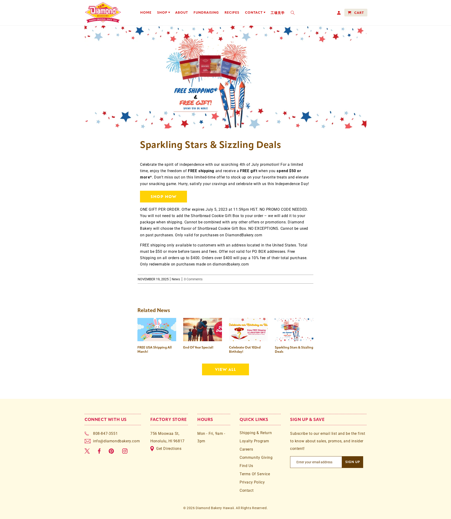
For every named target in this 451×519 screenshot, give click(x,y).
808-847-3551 (105, 433)
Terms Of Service (255, 474)
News (176, 279)
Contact (246, 490)
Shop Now (164, 196)
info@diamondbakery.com (116, 441)
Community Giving (256, 457)
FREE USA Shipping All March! (154, 349)
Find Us (246, 466)
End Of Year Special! (198, 347)
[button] (163, 13)
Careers (246, 449)
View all (225, 369)
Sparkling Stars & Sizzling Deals (294, 349)
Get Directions (168, 448)
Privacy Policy (252, 482)
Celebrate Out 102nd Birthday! (244, 349)
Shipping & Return (256, 433)
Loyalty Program (254, 441)
